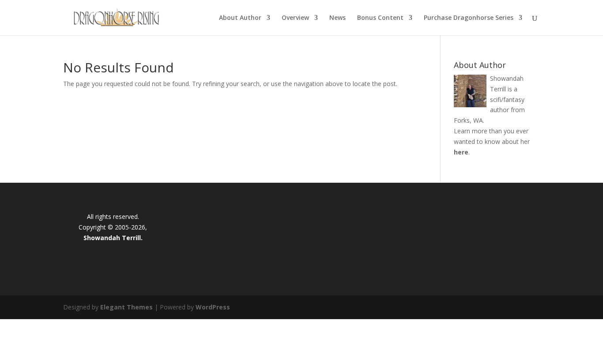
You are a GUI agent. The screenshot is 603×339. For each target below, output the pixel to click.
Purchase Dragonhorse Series (468, 18)
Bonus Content (380, 18)
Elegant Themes (126, 307)
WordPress (213, 307)
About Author (240, 18)
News (337, 18)
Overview (295, 18)
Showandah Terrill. (113, 238)
